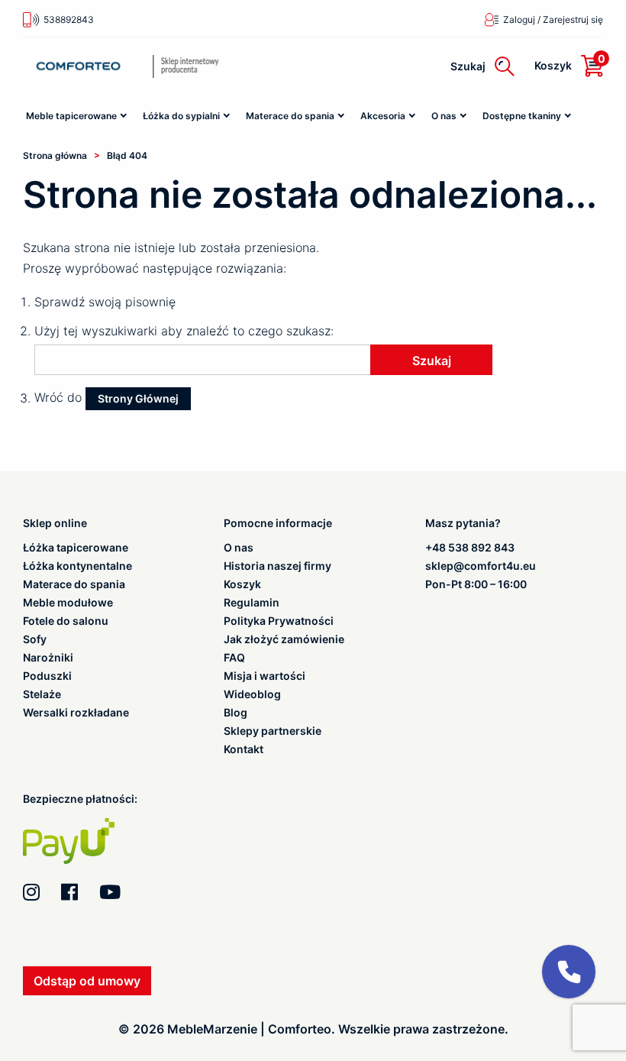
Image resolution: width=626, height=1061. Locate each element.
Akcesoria (382, 115)
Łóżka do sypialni (181, 115)
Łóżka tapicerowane (75, 547)
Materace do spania (290, 115)
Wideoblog (252, 694)
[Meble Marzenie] (209, 66)
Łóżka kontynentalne (77, 566)
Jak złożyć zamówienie (284, 639)
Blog (235, 712)
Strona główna (55, 155)
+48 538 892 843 (470, 547)
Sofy (35, 639)
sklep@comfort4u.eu (480, 565)
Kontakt (243, 749)
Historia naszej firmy (277, 566)
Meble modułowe (68, 602)
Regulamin (251, 602)
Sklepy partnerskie (272, 731)
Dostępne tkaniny (521, 115)
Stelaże (42, 694)
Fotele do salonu (65, 621)
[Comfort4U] (78, 66)
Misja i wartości (264, 676)
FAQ (234, 657)
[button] (568, 971)
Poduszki (47, 676)
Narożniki (48, 657)
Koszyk (242, 584)
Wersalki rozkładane (76, 712)
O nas (444, 115)
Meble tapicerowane (71, 115)
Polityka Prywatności (279, 621)
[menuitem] (77, 116)
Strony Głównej (138, 398)
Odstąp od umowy (87, 980)
